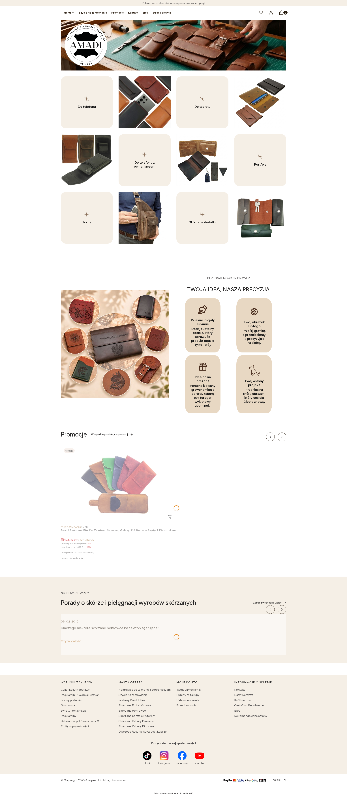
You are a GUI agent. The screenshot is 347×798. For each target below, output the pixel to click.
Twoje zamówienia (188, 689)
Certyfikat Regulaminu (249, 705)
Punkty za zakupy (187, 695)
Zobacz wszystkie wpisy (267, 602)
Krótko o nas (242, 700)
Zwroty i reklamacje (74, 710)
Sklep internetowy (172, 793)
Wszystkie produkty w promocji (109, 434)
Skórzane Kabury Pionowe (136, 726)
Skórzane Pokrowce (132, 710)
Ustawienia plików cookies (79, 721)
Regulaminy (68, 716)
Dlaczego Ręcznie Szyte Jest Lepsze (143, 731)
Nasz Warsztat (243, 695)
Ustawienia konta (187, 700)
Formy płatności (71, 700)
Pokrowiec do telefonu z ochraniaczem (145, 689)
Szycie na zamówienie (133, 695)
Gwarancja (68, 705)
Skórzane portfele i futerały (137, 716)
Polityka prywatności (75, 726)
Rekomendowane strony (250, 716)
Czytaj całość (71, 641)
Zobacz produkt (170, 517)
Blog (237, 710)
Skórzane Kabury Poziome (136, 721)
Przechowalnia (186, 705)
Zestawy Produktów (132, 700)
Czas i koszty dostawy (75, 689)
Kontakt (239, 689)
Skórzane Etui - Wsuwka (135, 705)
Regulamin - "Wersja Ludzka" (80, 695)
